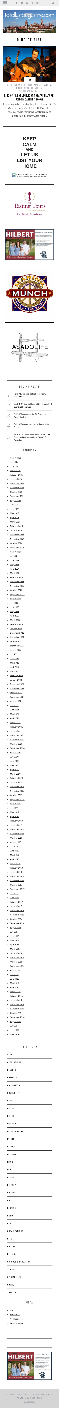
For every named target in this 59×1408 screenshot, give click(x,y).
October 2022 (16, 641)
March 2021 (15, 722)
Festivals (12, 1154)
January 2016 (16, 953)
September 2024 (17, 547)
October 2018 (16, 838)
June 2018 (14, 851)
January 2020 (16, 782)
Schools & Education (19, 1261)
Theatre (35, 88)
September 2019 (17, 799)
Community (19, 85)
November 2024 (17, 539)
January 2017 (16, 906)
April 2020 (14, 769)
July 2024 (14, 556)
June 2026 (14, 466)
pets (9, 1238)
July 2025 (14, 505)
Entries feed (15, 1314)
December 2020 (17, 735)
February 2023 (16, 624)
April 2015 (14, 987)
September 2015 (17, 966)
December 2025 (17, 483)
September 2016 (17, 923)
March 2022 (15, 671)
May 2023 (14, 611)
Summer (11, 1284)
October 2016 (16, 919)
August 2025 (15, 500)
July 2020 (14, 757)
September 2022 (17, 646)
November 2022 (17, 637)
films (10, 1162)
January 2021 (16, 731)
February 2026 (16, 475)
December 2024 (17, 535)
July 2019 (14, 808)
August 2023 (15, 599)
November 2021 (17, 688)
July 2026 (14, 462)
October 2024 (16, 543)
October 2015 (16, 962)
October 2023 (16, 590)
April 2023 (14, 616)
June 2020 (14, 761)
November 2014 (17, 1009)
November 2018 (17, 833)
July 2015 (14, 974)
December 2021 (17, 684)
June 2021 (14, 710)
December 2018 (17, 829)
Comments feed (16, 1319)
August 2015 (15, 970)
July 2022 (14, 654)
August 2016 (15, 927)
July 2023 (14, 603)
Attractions (14, 1062)
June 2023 (14, 607)
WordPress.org (16, 1323)
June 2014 (14, 1030)
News (27, 88)
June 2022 (14, 658)
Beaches (11, 1070)
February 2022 (16, 675)
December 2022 (17, 633)
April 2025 (14, 517)
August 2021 (15, 701)
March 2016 (15, 949)
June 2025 (14, 509)
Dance (10, 1100)
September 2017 (17, 889)
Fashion (11, 1146)
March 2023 (15, 620)
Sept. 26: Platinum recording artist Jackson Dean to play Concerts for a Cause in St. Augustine (32, 437)
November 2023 (17, 586)
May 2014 (14, 1034)
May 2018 (14, 855)
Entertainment (35, 85)
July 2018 (14, 846)
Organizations (15, 1231)
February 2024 (16, 577)
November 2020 (17, 740)
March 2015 (15, 991)
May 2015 (14, 983)
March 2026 (15, 470)
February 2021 (16, 727)
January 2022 (16, 680)
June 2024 (14, 560)
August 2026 (15, 458)
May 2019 (14, 812)
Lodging (11, 1208)
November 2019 (17, 791)
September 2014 (17, 1017)
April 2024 (14, 569)
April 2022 (14, 667)
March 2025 (15, 522)
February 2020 (16, 778)
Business (12, 1077)
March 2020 (15, 774)
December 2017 (17, 876)
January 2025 (16, 530)
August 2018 (15, 842)
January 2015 (16, 1000)
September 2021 (17, 697)
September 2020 (17, 748)
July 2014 (14, 1026)
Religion (11, 1254)
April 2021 (14, 718)
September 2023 (17, 594)
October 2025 (16, 492)
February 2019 (16, 821)
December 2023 (17, 581)
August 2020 (15, 752)
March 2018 (15, 863)
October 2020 (16, 744)
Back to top (29, 1402)
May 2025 (14, 513)
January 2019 (16, 825)
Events (47, 85)
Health (10, 1177)
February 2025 (16, 526)
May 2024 (14, 564)
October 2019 (16, 795)
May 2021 (14, 714)
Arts (9, 85)
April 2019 (14, 816)
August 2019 (15, 804)
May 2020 (14, 765)
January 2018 (16, 872)
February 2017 (16, 902)
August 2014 (15, 1021)
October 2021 (16, 692)
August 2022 (15, 650)
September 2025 (17, 496)
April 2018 (14, 859)
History (11, 1185)
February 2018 (16, 868)
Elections (12, 1123)
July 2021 (14, 705)
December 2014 (17, 1004)
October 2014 (16, 1013)
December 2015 (17, 957)
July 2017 (14, 893)
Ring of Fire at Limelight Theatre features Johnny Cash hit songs (29, 97)
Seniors (11, 1269)
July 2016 (14, 932)
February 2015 (16, 996)
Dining (10, 1108)
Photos (11, 1246)
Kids (9, 1200)
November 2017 (17, 880)
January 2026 (16, 479)
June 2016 (14, 936)
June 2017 (14, 897)
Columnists (13, 1085)
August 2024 (15, 552)
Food (9, 1169)
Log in (12, 1310)
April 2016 (14, 945)
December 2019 (17, 786)
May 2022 (14, 663)
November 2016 (17, 915)
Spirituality (14, 1277)
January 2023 (16, 628)
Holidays (12, 1192)
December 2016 (17, 910)
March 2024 (15, 573)
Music (19, 88)
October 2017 (16, 885)
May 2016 (14, 940)
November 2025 (17, 487)
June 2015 (14, 979)
